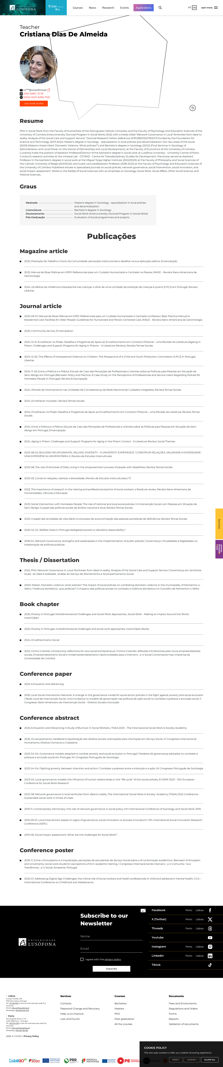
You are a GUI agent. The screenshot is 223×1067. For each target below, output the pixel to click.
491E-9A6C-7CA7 (33, 93)
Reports (174, 1019)
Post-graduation (124, 1019)
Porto (189, 910)
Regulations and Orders (183, 1008)
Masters (119, 1008)
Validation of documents (184, 1024)
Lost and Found (69, 1019)
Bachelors (121, 1003)
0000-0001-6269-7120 (37, 97)
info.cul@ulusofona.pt (20, 1008)
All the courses (123, 1024)
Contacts (65, 1003)
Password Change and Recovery (80, 1008)
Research (108, 7)
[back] (193, 108)
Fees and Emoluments (183, 1003)
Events (124, 7)
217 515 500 (13, 1003)
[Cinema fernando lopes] (219, 549)
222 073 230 (14, 1023)
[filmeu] (56, 7)
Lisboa (199, 910)
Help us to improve (72, 1013)
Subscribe (111, 968)
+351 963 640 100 (22, 1010)
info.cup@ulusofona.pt (21, 1028)
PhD (117, 1013)
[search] (160, 7)
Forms (173, 1013)
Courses (78, 7)
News (92, 7)
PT (189, 7)
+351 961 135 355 (21, 1030)
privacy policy (113, 959)
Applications (143, 7)
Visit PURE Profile (33, 103)
